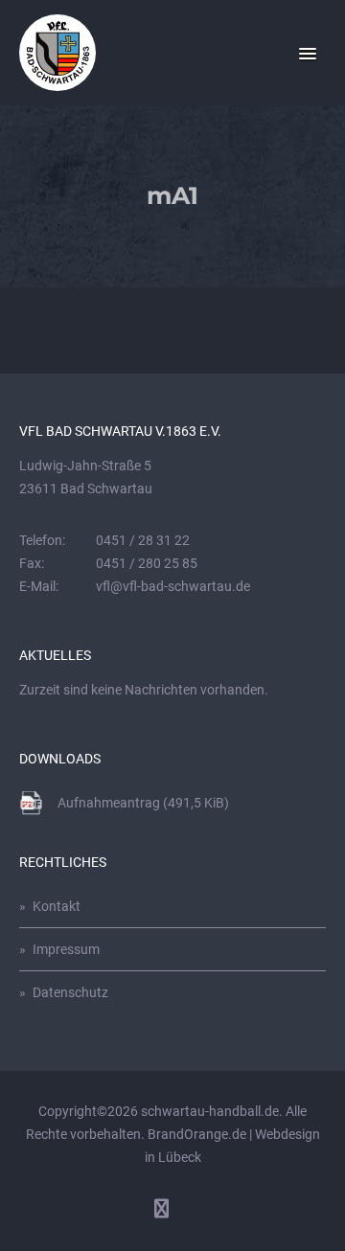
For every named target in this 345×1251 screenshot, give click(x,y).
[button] (307, 54)
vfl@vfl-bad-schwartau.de (173, 586)
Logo (57, 52)
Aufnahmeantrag (143, 802)
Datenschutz (70, 992)
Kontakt (56, 906)
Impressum (66, 949)
